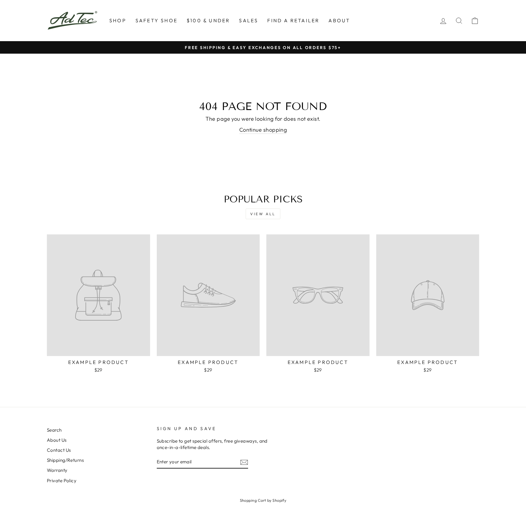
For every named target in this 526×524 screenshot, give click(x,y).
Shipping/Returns (65, 460)
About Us (57, 440)
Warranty (57, 470)
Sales (248, 20)
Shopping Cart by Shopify (263, 500)
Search (54, 430)
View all (263, 214)
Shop (117, 20)
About (339, 20)
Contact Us (59, 450)
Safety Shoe (156, 20)
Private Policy (61, 480)
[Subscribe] (244, 462)
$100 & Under (208, 20)
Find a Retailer (293, 20)
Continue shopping (263, 129)
